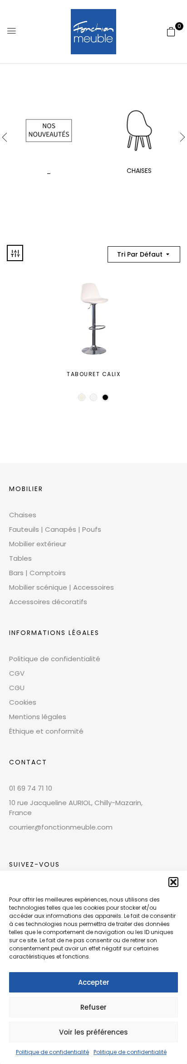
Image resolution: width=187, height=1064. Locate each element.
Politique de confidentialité (52, 1052)
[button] (173, 882)
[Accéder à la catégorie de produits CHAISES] (139, 131)
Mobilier (26, 488)
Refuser (93, 1007)
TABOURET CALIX (93, 374)
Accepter (93, 982)
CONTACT (28, 762)
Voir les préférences (93, 1032)
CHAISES (139, 170)
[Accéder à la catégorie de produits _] (49, 131)
